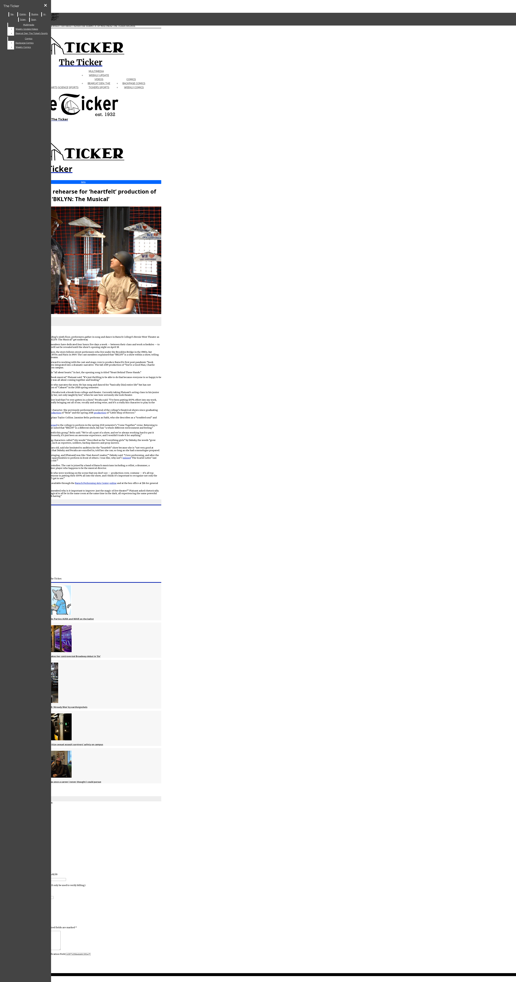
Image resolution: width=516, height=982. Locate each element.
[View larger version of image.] (80, 260)
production (55, 412)
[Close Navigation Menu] (45, 5)
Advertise (79, 26)
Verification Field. (56, 954)
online (113, 483)
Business (35, 14)
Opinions (23, 14)
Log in (54, 874)
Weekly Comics (134, 87)
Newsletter (57, 26)
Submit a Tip (93, 26)
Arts (54, 87)
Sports (73, 87)
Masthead (106, 26)
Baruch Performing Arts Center (92, 483)
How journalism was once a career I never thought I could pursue (66, 781)
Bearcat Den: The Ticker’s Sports (31, 33)
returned (52, 425)
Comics (131, 79)
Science (63, 87)
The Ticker (11, 6)
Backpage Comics (133, 83)
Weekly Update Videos (26, 29)
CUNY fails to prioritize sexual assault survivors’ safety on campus (67, 744)
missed (127, 458)
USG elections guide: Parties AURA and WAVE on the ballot (62, 618)
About (69, 26)
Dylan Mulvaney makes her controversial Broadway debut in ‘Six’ (66, 656)
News (13, 14)
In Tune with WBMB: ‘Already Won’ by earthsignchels (59, 707)
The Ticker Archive (124, 26)
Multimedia (96, 71)
